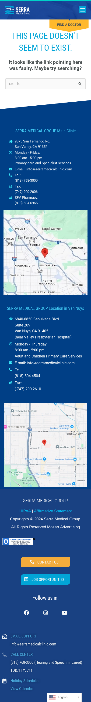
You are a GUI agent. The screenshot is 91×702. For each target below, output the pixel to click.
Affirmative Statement (53, 511)
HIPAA (25, 511)
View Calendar (21, 688)
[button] (82, 9)
